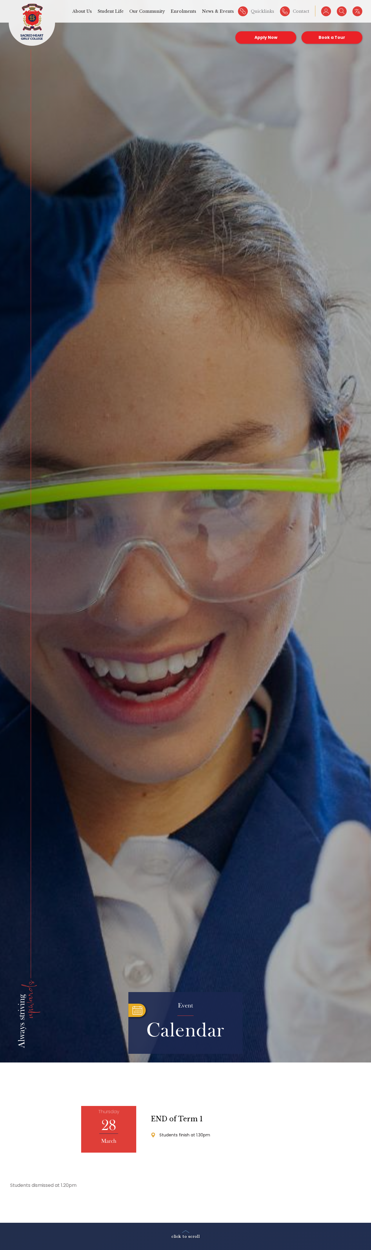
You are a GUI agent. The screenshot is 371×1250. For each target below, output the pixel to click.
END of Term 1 (177, 1119)
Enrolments (183, 11)
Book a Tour (332, 37)
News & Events (218, 11)
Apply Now (265, 37)
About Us (82, 11)
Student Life (110, 11)
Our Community (147, 11)
